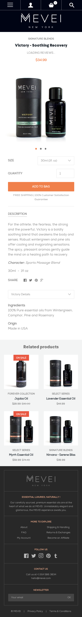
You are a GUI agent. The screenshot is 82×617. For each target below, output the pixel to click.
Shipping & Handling (58, 527)
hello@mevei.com (41, 578)
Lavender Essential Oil (60, 398)
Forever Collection (21, 393)
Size (11, 160)
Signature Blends (41, 38)
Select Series (61, 393)
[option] (41, 105)
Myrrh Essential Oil (21, 455)
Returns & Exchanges (58, 532)
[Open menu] (10, 5)
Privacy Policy (36, 611)
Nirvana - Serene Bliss (60, 455)
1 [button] (36, 149)
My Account (23, 538)
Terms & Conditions (60, 611)
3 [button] (45, 149)
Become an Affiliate (58, 538)
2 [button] (41, 149)
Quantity (15, 173)
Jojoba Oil (21, 398)
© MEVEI (16, 611)
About (23, 527)
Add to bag (41, 186)
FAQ (23, 532)
